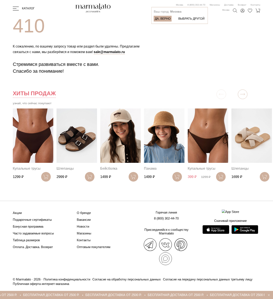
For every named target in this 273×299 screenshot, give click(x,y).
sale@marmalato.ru (109, 52)
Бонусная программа (28, 226)
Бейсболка (108, 168)
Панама (150, 168)
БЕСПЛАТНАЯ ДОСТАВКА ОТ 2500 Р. (44, 295)
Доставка (229, 5)
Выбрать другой (191, 18)
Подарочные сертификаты (32, 219)
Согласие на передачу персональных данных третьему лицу (208, 279)
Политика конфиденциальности (67, 279)
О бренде (84, 213)
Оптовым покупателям (93, 247)
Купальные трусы (27, 168)
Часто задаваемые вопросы (33, 233)
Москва (179, 5)
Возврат (242, 5)
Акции (17, 213)
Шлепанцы (65, 168)
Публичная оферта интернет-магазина (41, 284)
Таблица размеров (26, 240)
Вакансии (84, 219)
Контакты (255, 5)
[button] (242, 94)
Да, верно (163, 18)
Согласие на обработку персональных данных (126, 279)
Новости (83, 226)
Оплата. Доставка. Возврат (33, 247)
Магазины (215, 5)
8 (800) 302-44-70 (196, 5)
